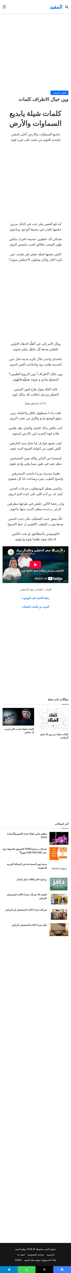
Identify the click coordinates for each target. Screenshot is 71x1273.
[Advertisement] (35, 52)
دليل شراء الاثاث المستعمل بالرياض (29, 924)
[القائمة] (4, 8)
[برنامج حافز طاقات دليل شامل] (58, 884)
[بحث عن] (66, 8)
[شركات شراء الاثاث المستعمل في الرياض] (58, 914)
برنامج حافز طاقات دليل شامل (32, 879)
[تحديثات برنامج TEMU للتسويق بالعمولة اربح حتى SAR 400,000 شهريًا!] (58, 853)
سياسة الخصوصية (35, 1254)
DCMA (18, 1260)
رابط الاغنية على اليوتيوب (35, 598)
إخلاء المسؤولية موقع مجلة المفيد (40, 1260)
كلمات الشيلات (59, 92)
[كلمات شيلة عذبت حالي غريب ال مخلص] (18, 717)
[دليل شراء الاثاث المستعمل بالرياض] (58, 929)
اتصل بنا (21, 1254)
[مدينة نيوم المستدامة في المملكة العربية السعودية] (58, 868)
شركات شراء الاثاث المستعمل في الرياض (26, 909)
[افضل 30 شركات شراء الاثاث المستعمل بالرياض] (58, 899)
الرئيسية (50, 1254)
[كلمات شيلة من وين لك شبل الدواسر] (52, 719)
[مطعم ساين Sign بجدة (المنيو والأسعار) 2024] (58, 838)
